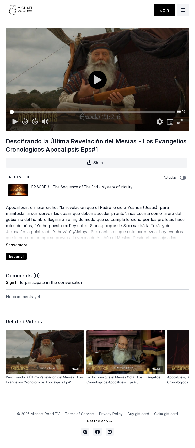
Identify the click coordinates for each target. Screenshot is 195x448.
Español (16, 256)
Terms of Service (79, 414)
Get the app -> (99, 421)
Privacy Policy (111, 414)
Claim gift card (166, 414)
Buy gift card (138, 414)
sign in (12, 282)
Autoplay (170, 177)
